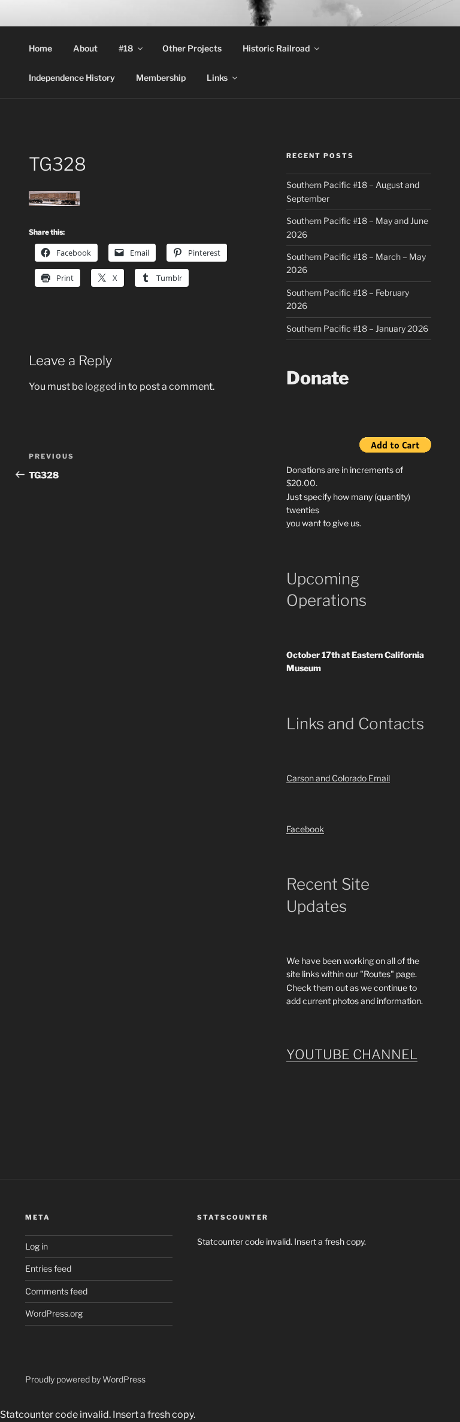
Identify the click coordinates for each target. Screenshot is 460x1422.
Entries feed (48, 1268)
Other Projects (192, 48)
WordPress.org (54, 1313)
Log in (36, 1246)
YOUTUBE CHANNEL (351, 1054)
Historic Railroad (276, 48)
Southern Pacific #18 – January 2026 (357, 328)
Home (40, 48)
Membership (161, 77)
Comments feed (56, 1291)
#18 (126, 48)
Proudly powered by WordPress (85, 1379)
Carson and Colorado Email (338, 778)
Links (217, 77)
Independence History (72, 77)
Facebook (305, 829)
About (85, 48)
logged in (105, 386)
